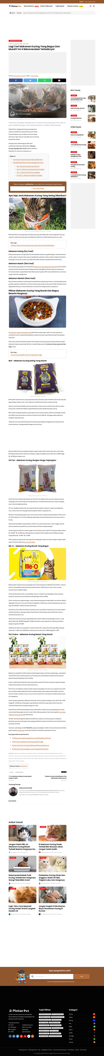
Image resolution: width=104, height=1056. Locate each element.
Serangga (71, 1036)
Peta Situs (83, 1050)
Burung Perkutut (56, 1033)
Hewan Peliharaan (46, 6)
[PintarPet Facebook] (10, 1036)
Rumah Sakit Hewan (56, 1036)
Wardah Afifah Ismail (46, 914)
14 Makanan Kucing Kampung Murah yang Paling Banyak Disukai (31, 738)
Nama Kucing (57, 1020)
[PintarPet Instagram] (13, 1036)
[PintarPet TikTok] (28, 1036)
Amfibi (70, 1032)
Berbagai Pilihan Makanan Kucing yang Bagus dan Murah (28, 162)
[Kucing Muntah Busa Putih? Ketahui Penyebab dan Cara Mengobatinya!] (83, 98)
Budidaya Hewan (55, 1022)
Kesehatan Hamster (58, 1017)
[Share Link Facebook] (16, 80)
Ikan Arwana (44, 1036)
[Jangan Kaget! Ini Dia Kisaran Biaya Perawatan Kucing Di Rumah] (52, 895)
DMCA (77, 1050)
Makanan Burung (56, 1025)
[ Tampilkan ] (23, 766)
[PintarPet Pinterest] (25, 1036)
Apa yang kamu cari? (60, 970)
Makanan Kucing (15, 41)
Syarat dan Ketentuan (60, 1050)
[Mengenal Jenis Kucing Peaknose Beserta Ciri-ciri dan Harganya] (83, 118)
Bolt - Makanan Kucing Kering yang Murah (28, 166)
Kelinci (71, 1029)
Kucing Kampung (58, 1014)
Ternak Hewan (44, 1025)
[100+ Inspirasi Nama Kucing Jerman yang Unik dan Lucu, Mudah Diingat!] (83, 108)
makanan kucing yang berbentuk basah (45, 266)
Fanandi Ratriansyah (46, 852)
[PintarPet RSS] (32, 1036)
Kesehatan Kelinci (45, 1020)
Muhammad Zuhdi (19, 76)
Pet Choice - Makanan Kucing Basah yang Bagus (29, 175)
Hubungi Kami (32, 1050)
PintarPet (28, 114)
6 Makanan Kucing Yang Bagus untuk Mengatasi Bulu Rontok (30, 749)
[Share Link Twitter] (30, 80)
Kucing (11, 772)
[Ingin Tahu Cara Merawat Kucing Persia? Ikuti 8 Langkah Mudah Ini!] (22, 895)
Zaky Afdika (34, 76)
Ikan (70, 1023)
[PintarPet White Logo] (19, 1011)
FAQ (39, 1050)
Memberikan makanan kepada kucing (20, 332)
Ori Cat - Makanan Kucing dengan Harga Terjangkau (30, 169)
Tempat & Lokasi (75, 6)
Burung (71, 1020)
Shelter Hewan (44, 1033)
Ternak (70, 1039)
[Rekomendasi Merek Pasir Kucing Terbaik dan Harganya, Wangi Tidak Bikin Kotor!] (22, 864)
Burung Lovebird (58, 1028)
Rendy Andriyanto (15, 914)
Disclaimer (71, 1050)
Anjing (70, 1017)
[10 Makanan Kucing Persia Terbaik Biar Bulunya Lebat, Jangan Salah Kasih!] (52, 833)
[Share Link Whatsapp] (45, 80)
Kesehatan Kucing (45, 1014)
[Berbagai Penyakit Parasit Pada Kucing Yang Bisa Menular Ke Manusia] (83, 165)
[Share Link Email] (59, 80)
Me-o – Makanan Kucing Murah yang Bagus (28, 172)
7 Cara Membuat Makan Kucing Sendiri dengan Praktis (20, 778)
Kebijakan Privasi (46, 1050)
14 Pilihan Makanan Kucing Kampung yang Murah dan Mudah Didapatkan (32, 245)
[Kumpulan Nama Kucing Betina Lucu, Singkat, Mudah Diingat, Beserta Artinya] (83, 135)
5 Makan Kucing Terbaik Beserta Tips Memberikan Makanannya (55, 778)
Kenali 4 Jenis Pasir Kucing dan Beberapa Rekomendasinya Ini (30, 745)
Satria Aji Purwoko (15, 883)
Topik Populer (59, 6)
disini (46, 794)
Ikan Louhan (54, 1031)
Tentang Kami (22, 1050)
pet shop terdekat (29, 542)
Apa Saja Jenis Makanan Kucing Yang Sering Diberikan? (28, 159)
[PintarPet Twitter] (17, 1036)
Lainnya (71, 1042)
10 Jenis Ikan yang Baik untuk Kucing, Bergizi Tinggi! (26, 355)
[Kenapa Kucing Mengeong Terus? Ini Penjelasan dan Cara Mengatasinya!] (83, 155)
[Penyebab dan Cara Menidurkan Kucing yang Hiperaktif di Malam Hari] (83, 145)
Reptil (70, 1026)
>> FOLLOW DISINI (37, 188)
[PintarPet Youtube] (21, 1036)
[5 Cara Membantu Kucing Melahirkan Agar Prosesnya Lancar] (83, 175)
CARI (81, 976)
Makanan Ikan (44, 1031)
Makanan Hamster (46, 1028)
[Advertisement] (52, 27)
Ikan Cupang (44, 1022)
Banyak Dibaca (31, 6)
